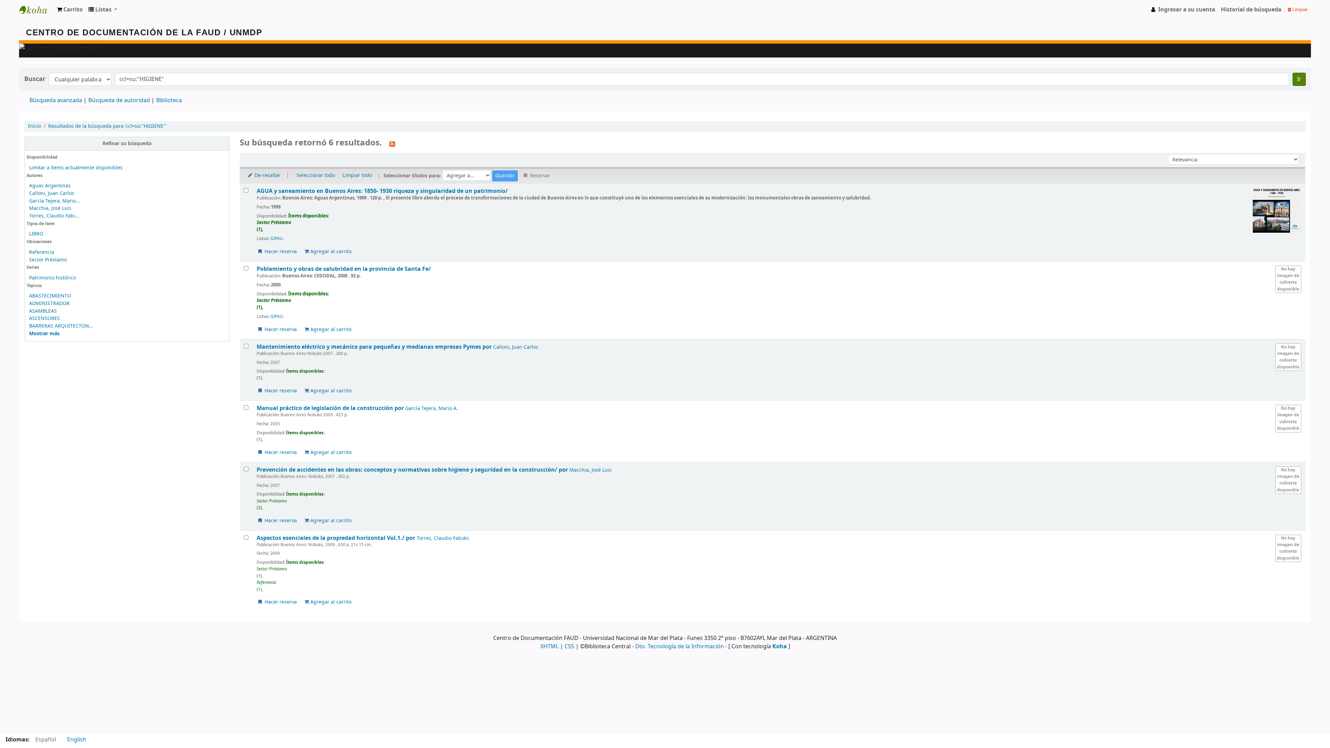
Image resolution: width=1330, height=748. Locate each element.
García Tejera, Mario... (54, 201)
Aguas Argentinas (50, 185)
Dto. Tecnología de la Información (679, 646)
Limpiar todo (357, 175)
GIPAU (277, 238)
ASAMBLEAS (43, 311)
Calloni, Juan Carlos (51, 193)
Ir (1299, 79)
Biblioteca (169, 100)
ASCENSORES (44, 318)
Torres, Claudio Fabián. (443, 538)
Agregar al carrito (330, 251)
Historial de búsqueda (1251, 10)
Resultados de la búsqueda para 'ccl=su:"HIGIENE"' (107, 126)
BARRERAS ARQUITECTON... (61, 326)
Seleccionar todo (315, 175)
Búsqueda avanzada (55, 100)
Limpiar (1299, 9)
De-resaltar (267, 175)
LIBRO (36, 234)
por (375, 347)
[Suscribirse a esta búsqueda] (392, 143)
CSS (569, 646)
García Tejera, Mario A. (431, 408)
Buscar (34, 79)
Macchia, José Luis (50, 208)
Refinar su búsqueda (127, 143)
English (76, 740)
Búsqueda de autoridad (119, 100)
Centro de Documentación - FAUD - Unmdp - (36, 10)
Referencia (41, 252)
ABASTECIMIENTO (50, 296)
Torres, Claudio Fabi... (54, 216)
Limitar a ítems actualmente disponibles (76, 167)
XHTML (549, 646)
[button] (70, 10)
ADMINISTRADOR (49, 303)
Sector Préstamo (48, 260)
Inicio (34, 126)
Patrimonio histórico (52, 278)
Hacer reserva (280, 251)
